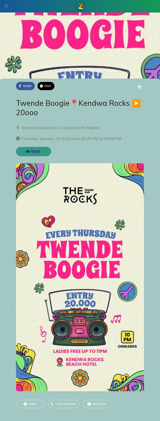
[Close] (6, 6)
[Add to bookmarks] (139, 86)
